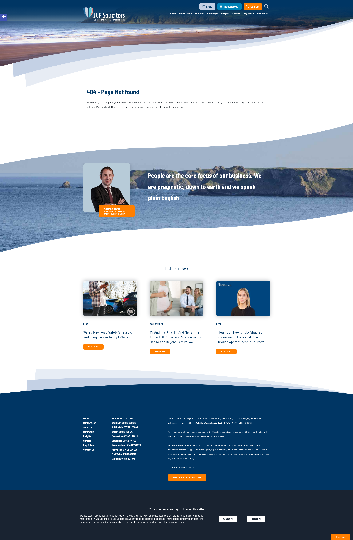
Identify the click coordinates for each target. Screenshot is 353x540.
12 (114, 227)
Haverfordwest (119, 445)
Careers (236, 13)
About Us (199, 13)
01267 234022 (131, 436)
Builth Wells (117, 427)
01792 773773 (127, 418)
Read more (93, 347)
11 (111, 227)
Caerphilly (116, 422)
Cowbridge (117, 440)
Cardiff (115, 431)
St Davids (116, 458)
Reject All (256, 518)
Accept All (228, 518)
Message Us (231, 6)
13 (117, 227)
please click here (174, 521)
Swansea (116, 418)
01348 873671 (128, 458)
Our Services (185, 13)
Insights (225, 13)
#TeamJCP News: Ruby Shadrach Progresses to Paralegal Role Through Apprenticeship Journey (240, 337)
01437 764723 (134, 445)
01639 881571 (129, 454)
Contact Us (262, 13)
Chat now (340, 536)
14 (120, 227)
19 (84, 230)
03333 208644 (131, 427)
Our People (212, 13)
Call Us (254, 6)
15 (123, 227)
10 (109, 227)
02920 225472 (126, 431)
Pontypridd (117, 449)
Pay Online (249, 13)
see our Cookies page (107, 521)
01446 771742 (129, 440)
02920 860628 (129, 422)
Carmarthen (118, 436)
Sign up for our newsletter (187, 477)
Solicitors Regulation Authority (209, 423)
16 (125, 227)
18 (131, 227)
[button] (3, 17)
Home (173, 13)
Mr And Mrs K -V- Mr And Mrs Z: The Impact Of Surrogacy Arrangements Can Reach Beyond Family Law (175, 337)
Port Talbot (117, 454)
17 (128, 227)
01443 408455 (130, 449)
